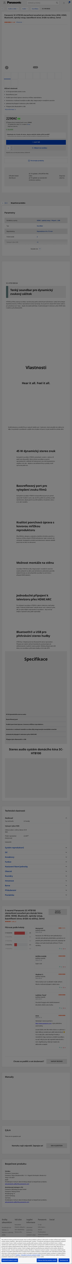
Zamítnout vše (64, 1260)
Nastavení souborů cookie (9, 1260)
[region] (36, 1250)
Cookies (18, 1255)
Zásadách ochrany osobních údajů (30, 1255)
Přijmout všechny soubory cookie (47, 1260)
